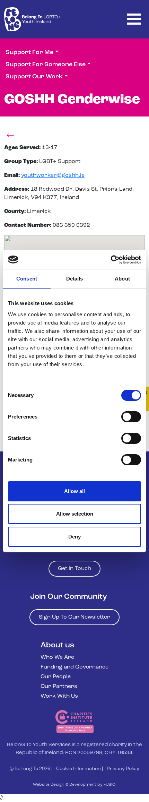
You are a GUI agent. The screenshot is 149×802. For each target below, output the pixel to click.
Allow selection (74, 514)
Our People (56, 677)
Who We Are (57, 657)
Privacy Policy (123, 768)
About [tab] (122, 279)
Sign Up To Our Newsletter (74, 617)
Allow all (74, 491)
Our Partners (59, 686)
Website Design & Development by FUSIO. (74, 785)
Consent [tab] (26, 279)
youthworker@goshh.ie (53, 175)
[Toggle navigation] (134, 19)
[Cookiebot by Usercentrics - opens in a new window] (110, 259)
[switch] (131, 416)
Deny (74, 537)
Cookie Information (78, 768)
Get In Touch (74, 568)
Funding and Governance (74, 667)
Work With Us (59, 696)
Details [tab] (74, 279)
